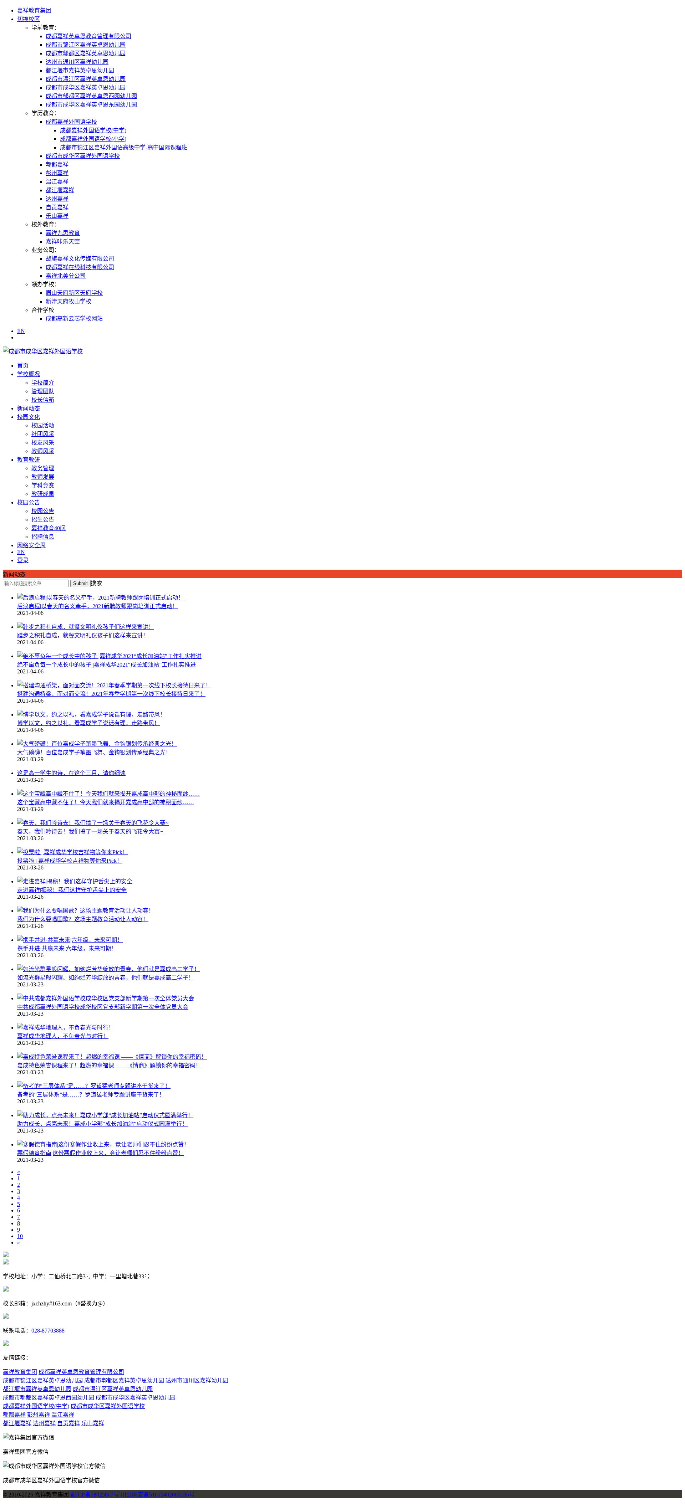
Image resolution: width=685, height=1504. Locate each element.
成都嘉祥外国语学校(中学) (93, 130)
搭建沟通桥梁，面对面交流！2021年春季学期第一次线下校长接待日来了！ (111, 694)
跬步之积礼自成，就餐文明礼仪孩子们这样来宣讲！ (82, 635)
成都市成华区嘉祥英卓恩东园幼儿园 (91, 105)
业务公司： (45, 250)
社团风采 (42, 434)
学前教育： (45, 28)
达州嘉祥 (57, 199)
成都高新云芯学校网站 (74, 318)
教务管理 (42, 468)
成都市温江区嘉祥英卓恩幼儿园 (86, 79)
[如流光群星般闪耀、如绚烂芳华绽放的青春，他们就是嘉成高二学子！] (108, 969)
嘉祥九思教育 (63, 233)
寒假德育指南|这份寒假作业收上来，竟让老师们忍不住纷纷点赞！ (100, 1153)
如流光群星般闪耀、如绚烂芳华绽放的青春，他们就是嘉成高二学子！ (105, 978)
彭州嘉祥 (57, 173)
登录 (23, 560)
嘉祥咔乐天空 (63, 241)
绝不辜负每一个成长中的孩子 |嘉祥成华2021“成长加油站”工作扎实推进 (106, 665)
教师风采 (42, 451)
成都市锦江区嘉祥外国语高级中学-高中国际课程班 (123, 147)
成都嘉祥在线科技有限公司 (80, 267)
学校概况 (28, 374)
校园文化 (28, 417)
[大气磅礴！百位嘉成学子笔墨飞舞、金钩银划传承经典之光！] (97, 744)
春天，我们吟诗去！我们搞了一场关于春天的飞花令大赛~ (90, 831)
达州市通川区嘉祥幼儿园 (77, 62)
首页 (23, 366)
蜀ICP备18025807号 (94, 1495)
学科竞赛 (42, 485)
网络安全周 (31, 545)
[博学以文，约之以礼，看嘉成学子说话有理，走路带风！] (91, 715)
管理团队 (42, 391)
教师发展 (42, 477)
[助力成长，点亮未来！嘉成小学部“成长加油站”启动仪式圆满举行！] (105, 1115)
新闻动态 (28, 408)
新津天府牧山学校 (68, 301)
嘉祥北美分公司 (66, 276)
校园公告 (28, 502)
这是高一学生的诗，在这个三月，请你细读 (71, 773)
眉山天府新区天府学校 (74, 293)
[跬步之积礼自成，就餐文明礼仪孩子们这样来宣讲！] (85, 627)
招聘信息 (42, 537)
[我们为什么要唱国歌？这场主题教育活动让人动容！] (85, 911)
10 (20, 1236)
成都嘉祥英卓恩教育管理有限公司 (88, 36)
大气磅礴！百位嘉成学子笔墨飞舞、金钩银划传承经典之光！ (94, 752)
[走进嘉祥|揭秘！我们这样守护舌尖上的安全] (74, 881)
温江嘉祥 (57, 182)
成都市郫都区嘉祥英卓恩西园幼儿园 (91, 96)
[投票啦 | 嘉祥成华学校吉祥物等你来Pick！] (72, 852)
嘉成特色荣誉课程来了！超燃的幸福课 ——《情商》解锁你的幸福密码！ (109, 1065)
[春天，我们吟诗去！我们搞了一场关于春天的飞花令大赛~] (93, 823)
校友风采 (42, 443)
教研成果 (42, 494)
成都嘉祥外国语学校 (71, 122)
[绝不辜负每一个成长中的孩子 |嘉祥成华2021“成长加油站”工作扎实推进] (109, 656)
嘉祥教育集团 (34, 10)
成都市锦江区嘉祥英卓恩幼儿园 (86, 45)
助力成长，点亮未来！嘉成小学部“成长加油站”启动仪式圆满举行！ (102, 1124)
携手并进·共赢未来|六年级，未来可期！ (67, 948)
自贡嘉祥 (57, 207)
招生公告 (42, 520)
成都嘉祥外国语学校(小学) (93, 139)
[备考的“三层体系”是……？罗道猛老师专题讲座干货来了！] (94, 1086)
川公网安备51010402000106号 (158, 1495)
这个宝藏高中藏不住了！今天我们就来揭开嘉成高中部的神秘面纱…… (105, 802)
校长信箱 (42, 400)
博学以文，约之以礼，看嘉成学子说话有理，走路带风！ (88, 723)
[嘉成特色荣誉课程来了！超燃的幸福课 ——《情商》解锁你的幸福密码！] (112, 1057)
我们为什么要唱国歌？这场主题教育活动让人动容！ (82, 919)
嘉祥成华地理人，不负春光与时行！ (62, 1036)
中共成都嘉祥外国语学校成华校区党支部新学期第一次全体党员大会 (102, 1007)
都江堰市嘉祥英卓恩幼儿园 (80, 70)
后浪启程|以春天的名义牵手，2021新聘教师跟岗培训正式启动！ (97, 606)
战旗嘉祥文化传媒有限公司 (80, 259)
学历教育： (45, 113)
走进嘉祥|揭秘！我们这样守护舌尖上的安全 (72, 890)
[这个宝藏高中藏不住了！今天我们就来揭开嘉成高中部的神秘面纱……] (108, 794)
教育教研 (28, 460)
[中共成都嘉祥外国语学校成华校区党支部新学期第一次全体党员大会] (105, 998)
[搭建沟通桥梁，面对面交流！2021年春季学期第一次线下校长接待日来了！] (114, 685)
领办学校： (45, 284)
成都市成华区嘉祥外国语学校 (83, 156)
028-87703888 (48, 1331)
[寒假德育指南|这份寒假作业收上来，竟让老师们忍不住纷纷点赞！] (103, 1144)
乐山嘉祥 (57, 216)
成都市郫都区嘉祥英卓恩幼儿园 (86, 53)
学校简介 (42, 383)
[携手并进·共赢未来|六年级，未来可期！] (70, 940)
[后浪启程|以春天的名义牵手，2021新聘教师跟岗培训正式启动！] (100, 598)
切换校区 (28, 19)
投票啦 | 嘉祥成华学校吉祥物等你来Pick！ (69, 861)
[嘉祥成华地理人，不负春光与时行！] (65, 1028)
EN (21, 331)
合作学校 (42, 310)
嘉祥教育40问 (48, 528)
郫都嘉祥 (57, 164)
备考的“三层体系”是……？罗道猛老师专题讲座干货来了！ (91, 1095)
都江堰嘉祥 (60, 190)
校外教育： (45, 224)
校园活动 (42, 425)
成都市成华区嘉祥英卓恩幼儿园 (86, 87)
